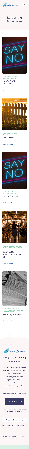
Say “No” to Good (10, 196)
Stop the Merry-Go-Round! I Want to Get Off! (12, 254)
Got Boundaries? (10, 137)
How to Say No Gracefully (9, 82)
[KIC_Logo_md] (10, 3)
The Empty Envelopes (12, 314)
